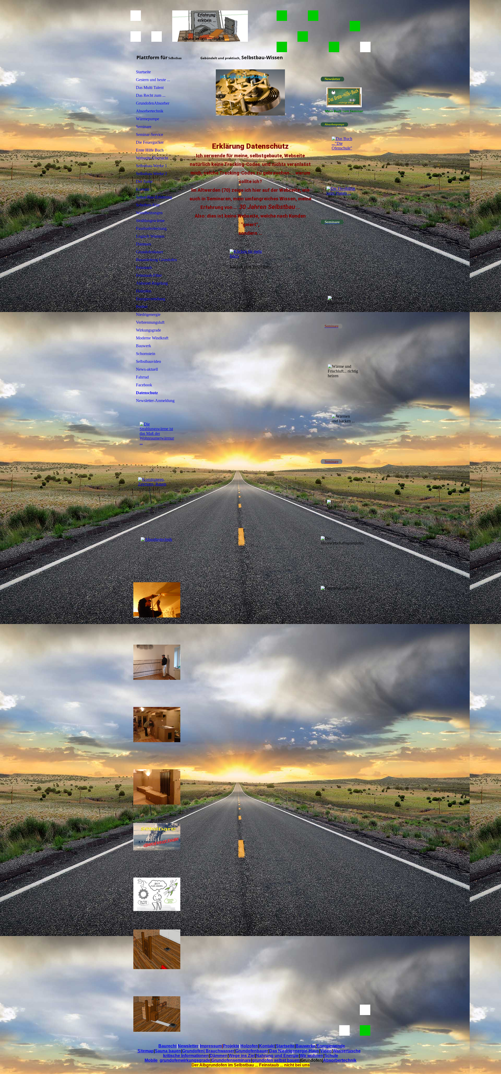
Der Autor (144, 181)
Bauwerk (143, 346)
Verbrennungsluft (150, 322)
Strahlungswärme (150, 220)
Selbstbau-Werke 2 (151, 173)
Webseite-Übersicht (152, 158)
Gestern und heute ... (153, 79)
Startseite (143, 72)
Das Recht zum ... (150, 95)
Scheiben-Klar (148, 205)
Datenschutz (147, 393)
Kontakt (142, 189)
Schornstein (145, 353)
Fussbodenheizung (151, 228)
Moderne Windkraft (152, 338)
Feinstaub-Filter (149, 275)
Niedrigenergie (148, 314)
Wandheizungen (149, 213)
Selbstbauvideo (148, 361)
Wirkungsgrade (148, 330)
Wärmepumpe (147, 119)
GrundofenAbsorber (152, 103)
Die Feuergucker (150, 142)
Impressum (211, 1046)
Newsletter (188, 1046)
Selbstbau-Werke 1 (151, 166)
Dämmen (143, 244)
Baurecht (167, 1046)
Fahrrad (142, 377)
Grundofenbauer (149, 252)
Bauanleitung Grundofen (156, 259)
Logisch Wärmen (150, 236)
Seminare (143, 126)
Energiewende (331, 1046)
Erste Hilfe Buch (150, 150)
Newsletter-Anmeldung (155, 400)
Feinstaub (144, 267)
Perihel (141, 306)
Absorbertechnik (149, 111)
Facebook (144, 385)
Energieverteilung (150, 299)
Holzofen (143, 291)
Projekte (231, 1046)
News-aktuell (147, 369)
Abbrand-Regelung (152, 283)
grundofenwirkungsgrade (185, 1060)
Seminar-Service (149, 134)
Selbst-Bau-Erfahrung (154, 197)
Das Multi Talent (150, 87)
